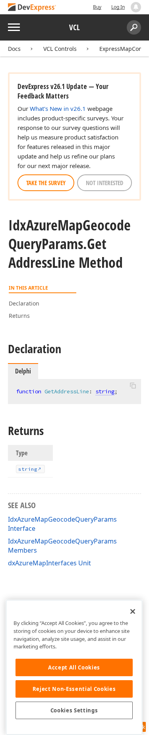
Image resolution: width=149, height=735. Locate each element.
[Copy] (133, 386)
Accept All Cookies (74, 667)
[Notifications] (136, 7)
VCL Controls (60, 48)
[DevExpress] (32, 8)
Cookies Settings (74, 710)
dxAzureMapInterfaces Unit (49, 563)
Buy (97, 7)
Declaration (24, 303)
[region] (74, 667)
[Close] (132, 611)
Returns (19, 315)
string (104, 391)
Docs (14, 48)
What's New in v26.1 (58, 108)
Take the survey (46, 183)
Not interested (104, 183)
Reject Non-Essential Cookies (74, 688)
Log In (118, 7)
